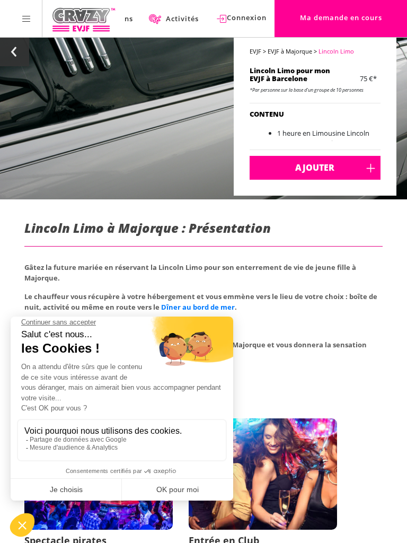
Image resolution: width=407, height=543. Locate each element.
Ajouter (314, 167)
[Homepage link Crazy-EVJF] (83, 18)
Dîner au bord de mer (198, 307)
